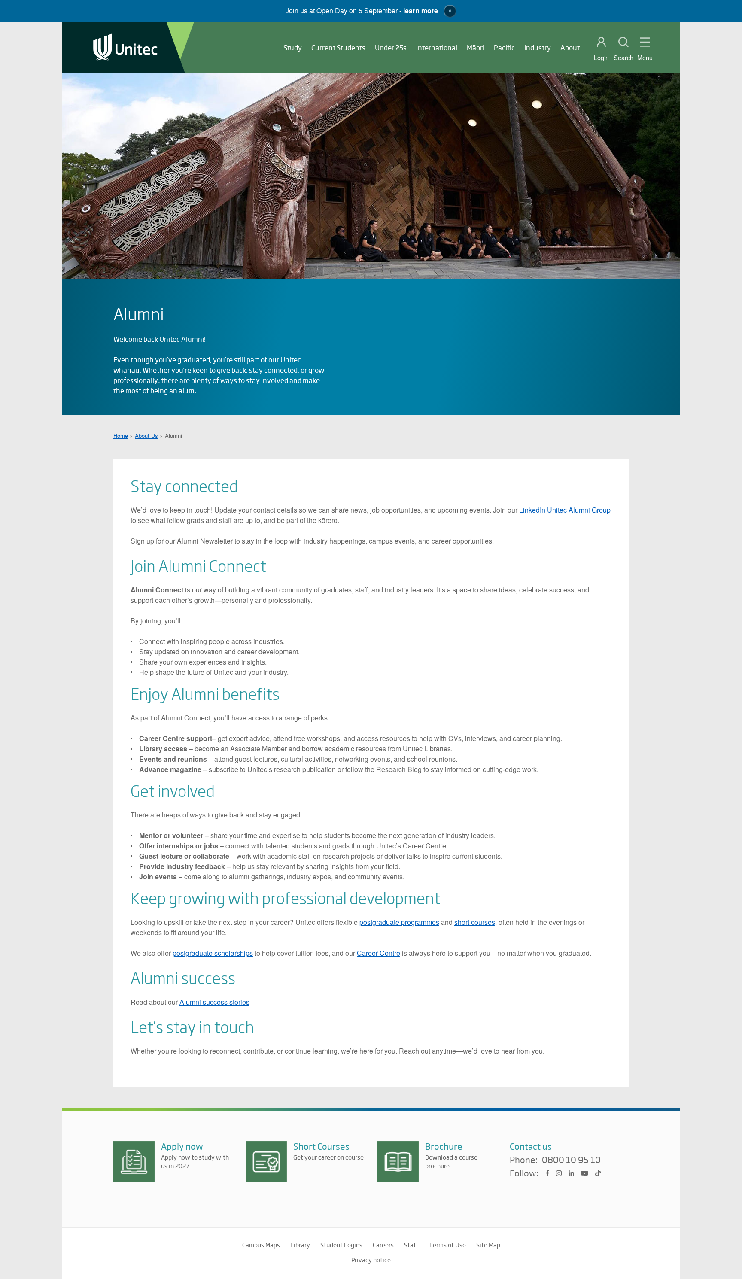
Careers (383, 1244)
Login (601, 57)
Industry (537, 47)
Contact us (531, 1146)
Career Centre (378, 953)
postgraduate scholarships (213, 953)
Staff (411, 1244)
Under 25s (391, 47)
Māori (475, 47)
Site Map (488, 1244)
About (570, 47)
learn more (420, 10)
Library (300, 1244)
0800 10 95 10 (571, 1160)
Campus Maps (261, 1244)
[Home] (125, 48)
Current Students (338, 47)
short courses (474, 922)
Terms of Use (447, 1244)
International (436, 47)
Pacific (504, 47)
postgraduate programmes (399, 922)
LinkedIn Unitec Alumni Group (565, 510)
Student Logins (341, 1244)
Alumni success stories (214, 1002)
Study (292, 47)
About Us (146, 435)
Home (120, 435)
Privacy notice (371, 1259)
